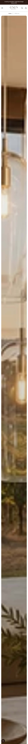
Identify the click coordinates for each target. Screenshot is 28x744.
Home (9, 13)
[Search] (22, 8)
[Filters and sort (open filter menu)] (3, 741)
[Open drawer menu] (2, 8)
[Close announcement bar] (26, 2)
